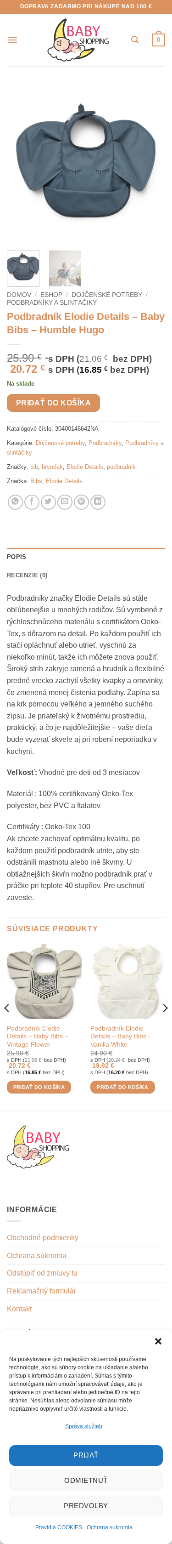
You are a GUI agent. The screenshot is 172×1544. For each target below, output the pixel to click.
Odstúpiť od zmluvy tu (42, 1273)
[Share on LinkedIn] (97, 502)
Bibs (36, 481)
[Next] (150, 164)
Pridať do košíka (53, 403)
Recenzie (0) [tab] (27, 575)
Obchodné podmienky (42, 1238)
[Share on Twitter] (48, 502)
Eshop (51, 294)
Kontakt (19, 1309)
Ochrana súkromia (110, 1527)
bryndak (52, 466)
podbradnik (121, 466)
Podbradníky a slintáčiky (52, 302)
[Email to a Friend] (64, 502)
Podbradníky (105, 442)
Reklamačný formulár (41, 1291)
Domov (19, 294)
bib (34, 466)
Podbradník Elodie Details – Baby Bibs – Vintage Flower (37, 1036)
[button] (158, 1341)
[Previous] (21, 164)
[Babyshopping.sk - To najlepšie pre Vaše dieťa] (78, 40)
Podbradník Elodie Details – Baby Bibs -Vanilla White (120, 1036)
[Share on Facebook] (31, 502)
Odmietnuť (85, 1480)
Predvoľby (86, 1506)
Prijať (86, 1455)
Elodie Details (85, 466)
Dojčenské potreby (107, 294)
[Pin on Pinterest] (81, 502)
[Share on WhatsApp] (15, 502)
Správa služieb (83, 1426)
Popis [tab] (16, 556)
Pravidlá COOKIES (58, 1527)
